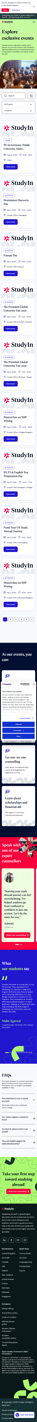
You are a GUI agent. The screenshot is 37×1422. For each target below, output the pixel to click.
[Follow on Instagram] (24, 1240)
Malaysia (5, 1292)
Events (22, 1270)
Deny (18, 736)
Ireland (5, 1270)
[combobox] (31, 95)
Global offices (8, 1308)
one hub (27, 17)
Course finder (25, 1253)
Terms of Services (9, 1410)
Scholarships (24, 1266)
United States (8, 1279)
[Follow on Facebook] (11, 1240)
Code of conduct (9, 1317)
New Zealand (7, 1275)
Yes (5, 10)
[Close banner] (34, 684)
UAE (3, 1266)
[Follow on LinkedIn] (4, 1240)
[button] (17, 944)
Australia (5, 1257)
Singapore (6, 1296)
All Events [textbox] (8, 104)
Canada (5, 1262)
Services (23, 1257)
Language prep (25, 1262)
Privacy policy (8, 1414)
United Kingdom (9, 1253)
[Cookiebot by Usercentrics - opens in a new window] (21, 684)
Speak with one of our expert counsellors (11, 853)
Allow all (18, 724)
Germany (6, 1288)
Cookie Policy (7, 1418)
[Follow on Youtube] (18, 1240)
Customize (17, 730)
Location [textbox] (8, 110)
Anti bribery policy (10, 1313)
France (5, 1283)
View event (10, 167)
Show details (25, 718)
